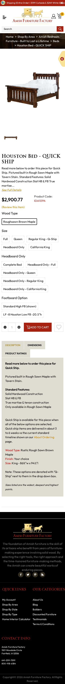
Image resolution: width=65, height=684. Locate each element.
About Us (38, 599)
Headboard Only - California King (24, 289)
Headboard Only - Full (42, 264)
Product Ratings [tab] (16, 353)
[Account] (54, 16)
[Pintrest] (35, 574)
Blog (35, 604)
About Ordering (44, 437)
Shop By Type (9, 614)
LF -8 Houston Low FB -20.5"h (22, 314)
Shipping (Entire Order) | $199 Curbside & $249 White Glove (35, 2)
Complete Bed (12, 264)
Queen (18, 239)
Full (5, 239)
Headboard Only (13, 247)
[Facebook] (20, 574)
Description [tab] (12, 345)
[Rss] (42, 574)
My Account (9, 599)
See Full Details (11, 190)
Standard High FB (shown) (19, 306)
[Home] (10, 36)
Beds (56, 41)
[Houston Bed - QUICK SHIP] (32, 89)
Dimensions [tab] (35, 345)
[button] (4, 17)
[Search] (60, 29)
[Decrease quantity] (5, 327)
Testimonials (40, 619)
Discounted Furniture (44, 614)
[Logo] (32, 16)
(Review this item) (13, 207)
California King (40, 247)
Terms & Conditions (43, 624)
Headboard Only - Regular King (23, 281)
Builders (37, 609)
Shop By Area (26, 36)
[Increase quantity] (19, 327)
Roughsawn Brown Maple (19, 221)
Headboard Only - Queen (19, 273)
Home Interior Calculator (16, 619)
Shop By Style (10, 609)
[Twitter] (28, 574)
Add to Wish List (58, 327)
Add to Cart (39, 327)
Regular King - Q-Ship (43, 239)
